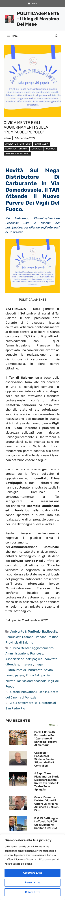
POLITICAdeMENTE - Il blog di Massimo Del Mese (38, 19)
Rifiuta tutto (32, 892)
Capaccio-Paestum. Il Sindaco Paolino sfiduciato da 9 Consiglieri (44, 759)
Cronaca (37, 148)
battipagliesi (34, 659)
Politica (51, 148)
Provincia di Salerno (17, 153)
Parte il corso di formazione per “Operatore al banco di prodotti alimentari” (45, 738)
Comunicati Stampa (16, 148)
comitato (51, 659)
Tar (19, 681)
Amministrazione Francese (24, 653)
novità (48, 670)
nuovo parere (14, 675)
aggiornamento (43, 648)
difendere (12, 664)
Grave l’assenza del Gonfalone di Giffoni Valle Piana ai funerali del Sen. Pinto (46, 804)
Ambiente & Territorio (18, 144)
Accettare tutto (32, 872)
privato (10, 681)
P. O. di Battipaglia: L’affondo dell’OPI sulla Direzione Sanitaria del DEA (46, 823)
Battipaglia (41, 144)
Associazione (14, 659)
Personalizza (32, 882)
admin (7, 138)
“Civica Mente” (20, 648)
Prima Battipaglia (38, 675)
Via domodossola (34, 681)
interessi (27, 664)
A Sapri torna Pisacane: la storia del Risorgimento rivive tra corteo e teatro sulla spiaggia (46, 781)
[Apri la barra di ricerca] (56, 36)
